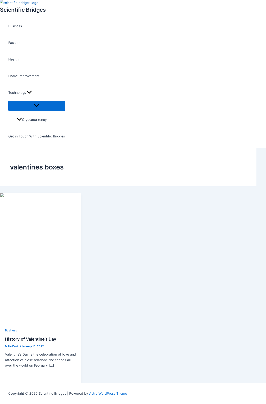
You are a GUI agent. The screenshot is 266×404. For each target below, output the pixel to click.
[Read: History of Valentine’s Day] (40, 325)
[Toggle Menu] (36, 106)
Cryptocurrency (34, 119)
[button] (29, 92)
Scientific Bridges (23, 9)
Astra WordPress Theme (108, 393)
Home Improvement (23, 76)
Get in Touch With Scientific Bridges (36, 136)
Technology (17, 92)
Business (15, 26)
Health (13, 59)
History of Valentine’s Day (30, 339)
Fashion (14, 43)
